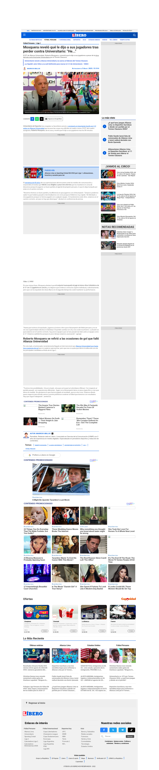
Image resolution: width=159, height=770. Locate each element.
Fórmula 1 (66, 741)
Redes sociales (86, 734)
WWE (64, 734)
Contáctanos (109, 741)
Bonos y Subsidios (88, 732)
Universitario (29, 734)
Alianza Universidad (55, 445)
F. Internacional (65, 40)
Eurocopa (47, 739)
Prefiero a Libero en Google (43, 455)
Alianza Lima (29, 732)
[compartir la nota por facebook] (32, 119)
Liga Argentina (48, 741)
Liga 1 (38, 43)
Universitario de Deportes (72, 445)
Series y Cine (86, 739)
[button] (134, 35)
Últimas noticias (35, 40)
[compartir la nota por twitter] (42, 119)
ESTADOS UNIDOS (94, 40)
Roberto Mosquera (41, 445)
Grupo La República (42, 758)
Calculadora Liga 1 (31, 741)
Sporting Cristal (30, 736)
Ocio (84, 40)
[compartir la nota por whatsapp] (37, 119)
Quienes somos (118, 741)
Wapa (83, 758)
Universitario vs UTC (49, 30)
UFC (64, 732)
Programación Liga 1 (101, 30)
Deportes (76, 40)
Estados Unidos (87, 746)
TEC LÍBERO (113, 40)
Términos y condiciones (121, 743)
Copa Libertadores (50, 732)
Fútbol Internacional (50, 728)
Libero (63, 758)
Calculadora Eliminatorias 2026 (31, 745)
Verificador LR (101, 758)
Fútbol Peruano (50, 40)
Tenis (64, 739)
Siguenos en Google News (55, 118)
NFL (63, 744)
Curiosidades (86, 741)
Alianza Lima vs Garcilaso (66, 30)
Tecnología (85, 744)
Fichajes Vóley (127, 30)
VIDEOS (104, 40)
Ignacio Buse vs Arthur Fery (84, 30)
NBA (64, 736)
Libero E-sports (73, 758)
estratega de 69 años (32, 183)
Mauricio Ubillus (33, 68)
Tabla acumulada (115, 30)
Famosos (84, 736)
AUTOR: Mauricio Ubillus (40, 433)
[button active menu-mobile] (24, 35)
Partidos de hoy (36, 30)
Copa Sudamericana (50, 736)
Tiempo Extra (125, 40)
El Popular (55, 758)
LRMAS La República (115, 758)
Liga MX (46, 749)
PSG (45, 746)
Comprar (44, 631)
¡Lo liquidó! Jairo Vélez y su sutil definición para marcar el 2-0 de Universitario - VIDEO (56, 64)
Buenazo (91, 758)
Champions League (50, 734)
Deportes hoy (66, 728)
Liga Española (48, 744)
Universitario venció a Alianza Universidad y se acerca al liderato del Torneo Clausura (56, 61)
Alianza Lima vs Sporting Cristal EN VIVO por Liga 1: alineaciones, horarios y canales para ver (69, 174)
